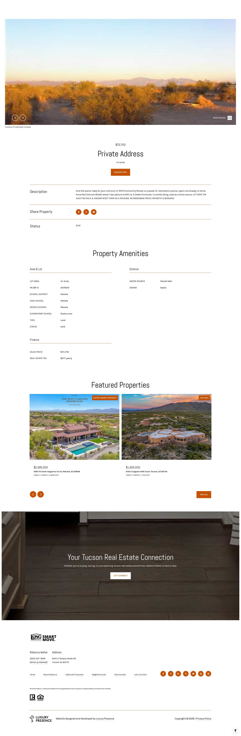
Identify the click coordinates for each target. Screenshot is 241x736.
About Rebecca (50, 674)
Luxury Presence (105, 718)
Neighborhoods (99, 674)
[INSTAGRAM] (170, 673)
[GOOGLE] (208, 673)
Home (32, 674)
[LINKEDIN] (178, 673)
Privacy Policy (203, 718)
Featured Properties (74, 674)
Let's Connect (140, 675)
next (23, 118)
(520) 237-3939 (37, 658)
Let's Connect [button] (120, 575)
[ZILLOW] (201, 673)
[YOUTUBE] (193, 673)
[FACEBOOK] (163, 673)
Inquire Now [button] (120, 172)
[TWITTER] (186, 673)
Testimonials (120, 674)
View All (204, 494)
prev (15, 118)
